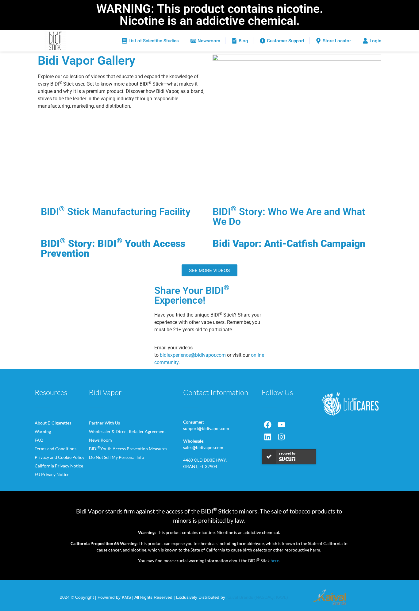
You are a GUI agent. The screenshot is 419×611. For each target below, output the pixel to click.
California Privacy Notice (59, 465)
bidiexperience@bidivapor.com (193, 355)
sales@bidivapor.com (203, 447)
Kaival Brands (239, 597)
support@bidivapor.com (206, 428)
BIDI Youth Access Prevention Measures (128, 448)
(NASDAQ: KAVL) (271, 597)
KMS (126, 597)
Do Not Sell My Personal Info (116, 457)
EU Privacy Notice (52, 474)
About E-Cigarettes (53, 422)
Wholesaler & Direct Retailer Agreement (127, 431)
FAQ (39, 440)
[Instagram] (281, 437)
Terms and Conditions (55, 448)
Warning (43, 431)
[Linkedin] (268, 437)
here (275, 560)
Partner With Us (104, 422)
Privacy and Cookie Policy (59, 457)
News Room (100, 440)
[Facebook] (268, 425)
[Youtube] (281, 425)
